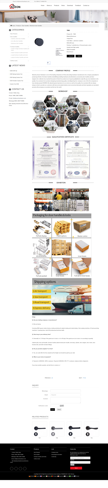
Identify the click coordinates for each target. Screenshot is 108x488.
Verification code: (43, 405)
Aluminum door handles (36, 25)
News (63, 5)
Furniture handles (14, 46)
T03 (74, 438)
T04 (57, 438)
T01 (92, 438)
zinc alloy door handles (17, 41)
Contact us (86, 5)
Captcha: (72, 459)
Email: (46, 394)
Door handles (25, 25)
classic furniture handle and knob (19, 52)
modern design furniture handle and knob (20, 49)
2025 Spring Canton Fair (16, 74)
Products (56, 5)
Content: (45, 398)
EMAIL (79, 56)
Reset (59, 409)
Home (42, 5)
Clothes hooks (13, 60)
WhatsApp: (45, 391)
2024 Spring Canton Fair (16, 77)
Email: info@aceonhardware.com (21, 1)
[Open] (106, 24)
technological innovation (56, 454)
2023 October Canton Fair (16, 80)
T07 (40, 438)
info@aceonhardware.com (19, 98)
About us (49, 5)
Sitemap (72, 474)
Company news (54, 452)
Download (70, 5)
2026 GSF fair (13, 70)
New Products (13, 33)
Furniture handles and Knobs (40, 456)
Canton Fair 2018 (14, 84)
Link (52, 449)
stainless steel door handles (18, 38)
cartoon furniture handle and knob (19, 57)
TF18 (84, 378)
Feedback (78, 5)
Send (52, 409)
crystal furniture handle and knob (19, 55)
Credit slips (53, 456)
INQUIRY (71, 56)
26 (52, 378)
